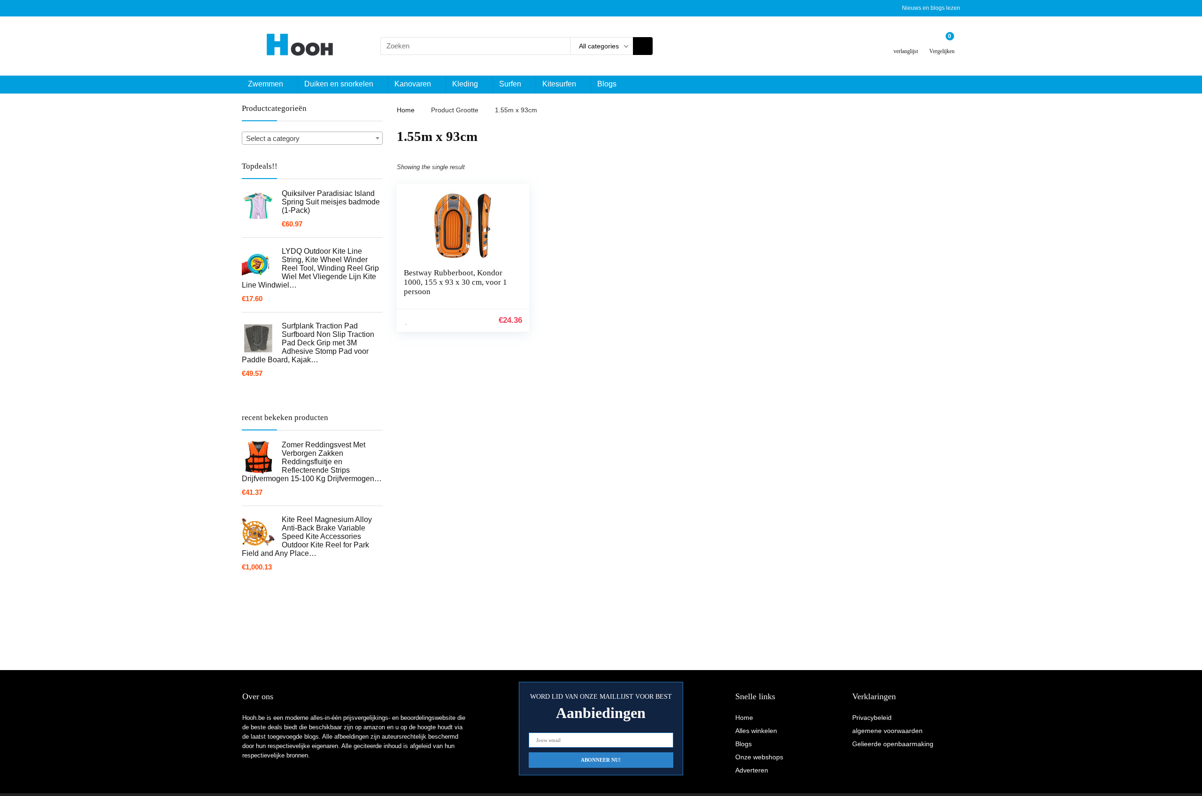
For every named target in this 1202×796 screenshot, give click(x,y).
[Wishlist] (906, 42)
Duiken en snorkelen (338, 84)
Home (406, 110)
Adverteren (751, 770)
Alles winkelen (756, 730)
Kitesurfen (559, 84)
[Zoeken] (643, 46)
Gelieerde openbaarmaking (892, 744)
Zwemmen (265, 84)
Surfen (510, 84)
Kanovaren (412, 84)
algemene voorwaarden (887, 730)
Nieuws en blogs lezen (931, 8)
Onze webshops (759, 757)
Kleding (465, 84)
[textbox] (312, 138)
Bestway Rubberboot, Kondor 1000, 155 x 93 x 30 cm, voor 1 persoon (455, 282)
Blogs (606, 84)
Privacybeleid (872, 717)
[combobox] (312, 138)
